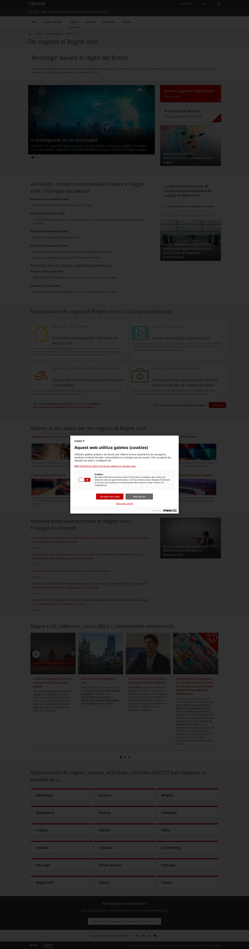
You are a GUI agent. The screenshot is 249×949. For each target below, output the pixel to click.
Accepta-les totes (110, 496)
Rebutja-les (139, 496)
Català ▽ (80, 440)
